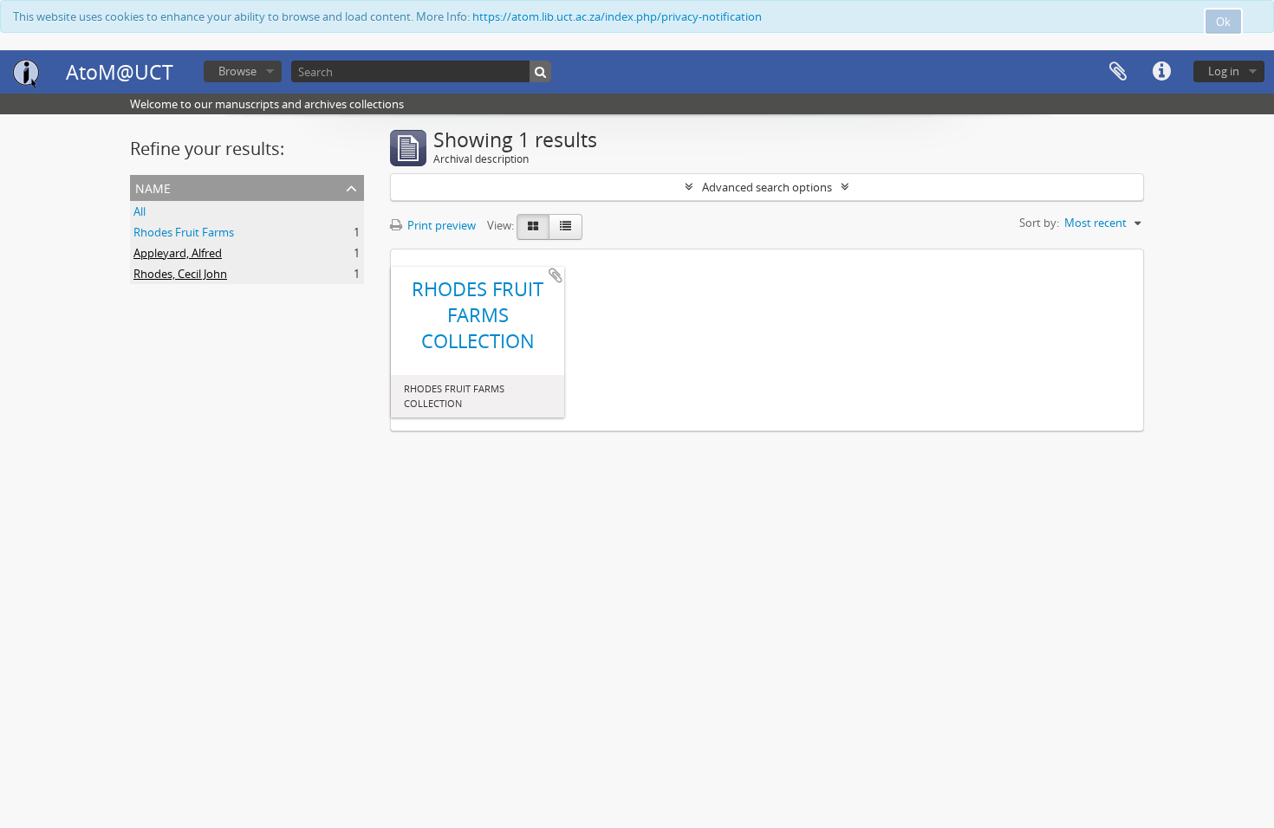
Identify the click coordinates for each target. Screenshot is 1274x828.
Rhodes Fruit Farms (183, 232)
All (139, 211)
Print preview (440, 225)
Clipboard (1118, 72)
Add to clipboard (555, 275)
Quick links (1161, 72)
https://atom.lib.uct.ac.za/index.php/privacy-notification (617, 16)
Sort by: (1039, 222)
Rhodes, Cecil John (180, 273)
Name (153, 186)
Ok (1223, 21)
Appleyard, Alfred (177, 253)
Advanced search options (767, 187)
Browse (237, 71)
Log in (1223, 71)
